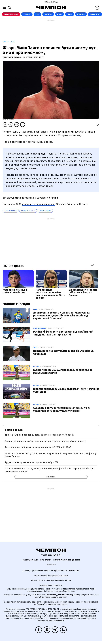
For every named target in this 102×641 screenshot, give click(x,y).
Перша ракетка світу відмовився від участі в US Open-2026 (63, 352)
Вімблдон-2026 (11, 14)
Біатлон (81, 14)
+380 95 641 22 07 (55, 585)
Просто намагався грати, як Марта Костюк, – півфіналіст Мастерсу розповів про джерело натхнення (49, 470)
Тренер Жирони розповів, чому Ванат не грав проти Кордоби (39, 434)
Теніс (69, 14)
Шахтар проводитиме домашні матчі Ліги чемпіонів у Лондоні (66, 390)
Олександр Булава (12, 57)
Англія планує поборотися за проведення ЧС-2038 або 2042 (38, 447)
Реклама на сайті (30, 560)
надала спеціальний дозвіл (38, 204)
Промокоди (51, 564)
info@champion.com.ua (58, 575)
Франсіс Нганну (28, 211)
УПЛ (37, 14)
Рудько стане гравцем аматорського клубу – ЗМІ (31, 462)
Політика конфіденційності (66, 560)
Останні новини (14, 430)
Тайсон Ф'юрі (10, 211)
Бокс (59, 14)
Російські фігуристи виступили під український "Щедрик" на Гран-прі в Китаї (63, 333)
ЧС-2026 (26, 14)
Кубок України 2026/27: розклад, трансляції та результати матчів (63, 371)
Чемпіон (6, 41)
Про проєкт (45, 560)
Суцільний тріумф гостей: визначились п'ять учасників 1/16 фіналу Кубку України (61, 409)
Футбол (48, 14)
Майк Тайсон (45, 211)
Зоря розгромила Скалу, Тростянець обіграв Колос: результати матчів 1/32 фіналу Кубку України (50, 454)
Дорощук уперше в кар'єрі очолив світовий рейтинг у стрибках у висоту (45, 441)
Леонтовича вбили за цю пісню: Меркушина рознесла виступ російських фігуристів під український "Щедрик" (61, 315)
